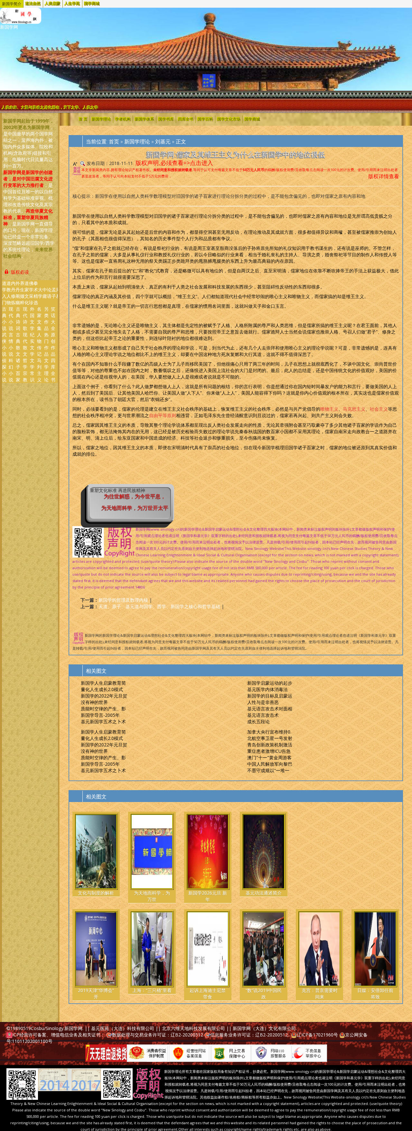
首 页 (83, 119)
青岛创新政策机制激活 (269, 745)
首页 (114, 141)
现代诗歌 (25, 318)
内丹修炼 (13, 293)
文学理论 (46, 370)
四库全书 (53, 370)
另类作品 (46, 318)
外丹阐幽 (17, 293)
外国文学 (32, 318)
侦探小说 (4, 370)
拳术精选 (35, 293)
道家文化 (26, 293)
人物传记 (39, 344)
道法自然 (33, 4)
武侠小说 (4, 344)
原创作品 (53, 344)
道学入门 (4, 293)
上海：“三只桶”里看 (152, 990)
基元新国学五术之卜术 (103, 721)
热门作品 (46, 344)
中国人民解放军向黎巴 (269, 764)
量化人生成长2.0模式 (102, 689)
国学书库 (166, 119)
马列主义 (39, 370)
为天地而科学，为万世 (152, 896)
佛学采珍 (31, 293)
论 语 (49, 293)
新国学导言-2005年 (100, 715)
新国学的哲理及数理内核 (123, 600)
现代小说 (11, 318)
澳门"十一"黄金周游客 (269, 757)
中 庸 (44, 293)
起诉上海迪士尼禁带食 (208, 993)
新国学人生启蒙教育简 (103, 683)
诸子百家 (18, 370)
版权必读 (19, 272)
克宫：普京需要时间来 (320, 993)
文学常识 (32, 370)
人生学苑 (72, 4)
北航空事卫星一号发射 (269, 738)
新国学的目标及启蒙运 (269, 696)
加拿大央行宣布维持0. (269, 732)
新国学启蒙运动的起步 (269, 683)
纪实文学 (32, 344)
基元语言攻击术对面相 (269, 709)
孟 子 (54, 293)
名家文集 (39, 318)
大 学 (40, 293)
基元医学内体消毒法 (267, 689)
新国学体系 (144, 119)
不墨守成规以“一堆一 (268, 770)
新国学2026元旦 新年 (207, 896)
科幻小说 (11, 370)
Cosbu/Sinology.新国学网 (56, 1028)
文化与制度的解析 (96, 893)
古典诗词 (18, 318)
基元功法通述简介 (264, 893)
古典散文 (18, 344)
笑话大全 (53, 318)
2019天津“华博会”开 (96, 993)
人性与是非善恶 (263, 702)
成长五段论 (258, 721)
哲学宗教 (25, 370)
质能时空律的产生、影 (103, 709)
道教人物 (8, 293)
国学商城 (92, 4)
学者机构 (123, 119)
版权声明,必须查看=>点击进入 (174, 163)
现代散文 (25, 344)
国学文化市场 (228, 119)
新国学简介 (11, 4)
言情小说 (11, 344)
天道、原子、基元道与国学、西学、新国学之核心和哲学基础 (159, 606)
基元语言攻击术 (263, 715)
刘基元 (163, 141)
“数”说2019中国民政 (264, 993)
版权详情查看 (383, 176)
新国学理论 (101, 119)
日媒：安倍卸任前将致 (375, 993)
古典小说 (4, 318)
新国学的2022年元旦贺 (104, 696)
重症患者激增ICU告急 (269, 751)
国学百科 (205, 119)
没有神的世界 (94, 702)
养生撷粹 (22, 293)
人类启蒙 (53, 4)
